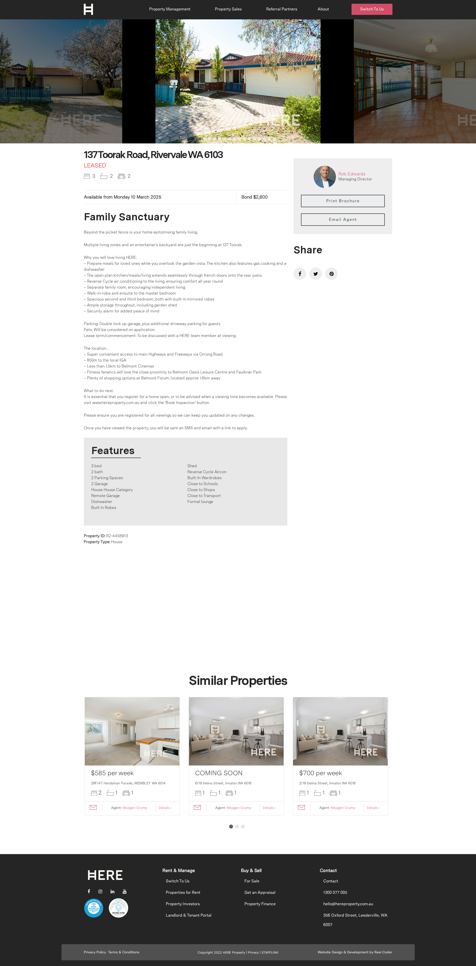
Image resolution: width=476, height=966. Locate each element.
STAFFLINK (270, 952)
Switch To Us (372, 9)
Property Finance (260, 903)
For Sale (251, 881)
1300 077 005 (335, 892)
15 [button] (269, 138)
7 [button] (229, 138)
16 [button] (274, 138)
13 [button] (259, 138)
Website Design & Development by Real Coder (355, 952)
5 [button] (219, 138)
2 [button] (204, 138)
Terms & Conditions (123, 952)
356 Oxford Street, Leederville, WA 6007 (355, 920)
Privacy (253, 952)
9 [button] (239, 138)
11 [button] (249, 138)
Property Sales (228, 9)
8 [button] (234, 138)
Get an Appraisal (259, 892)
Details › (165, 808)
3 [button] (209, 138)
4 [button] (214, 138)
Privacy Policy (95, 952)
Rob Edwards (351, 173)
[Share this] (300, 273)
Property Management (169, 9)
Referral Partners (281, 9)
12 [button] (254, 138)
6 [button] (224, 138)
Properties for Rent (183, 892)
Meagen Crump (134, 808)
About (323, 9)
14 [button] (264, 138)
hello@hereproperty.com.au (348, 903)
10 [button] (244, 138)
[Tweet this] (315, 273)
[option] (238, 81)
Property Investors (183, 903)
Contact (330, 881)
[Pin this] (331, 273)
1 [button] (199, 138)
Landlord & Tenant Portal (188, 915)
